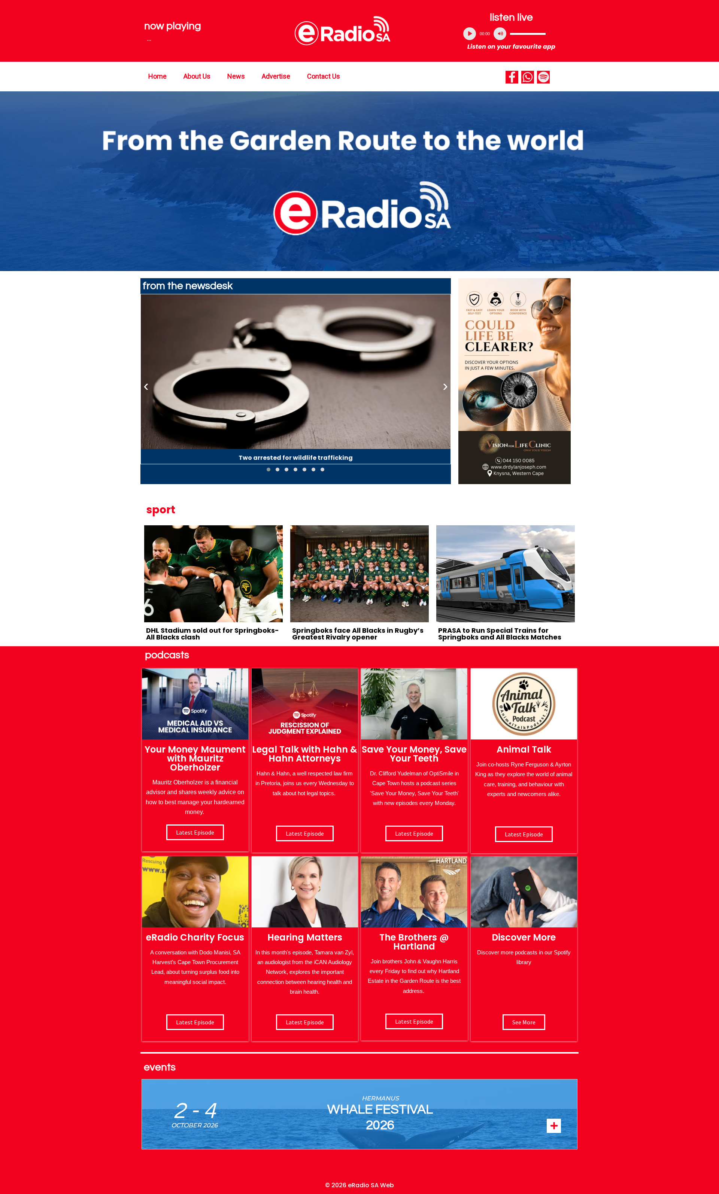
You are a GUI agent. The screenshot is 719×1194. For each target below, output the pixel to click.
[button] (268, 469)
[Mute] (500, 33)
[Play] (469, 33)
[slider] (527, 33)
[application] (511, 33)
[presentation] (146, 386)
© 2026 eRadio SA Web (359, 1185)
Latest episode (195, 832)
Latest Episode (414, 833)
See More (524, 1022)
